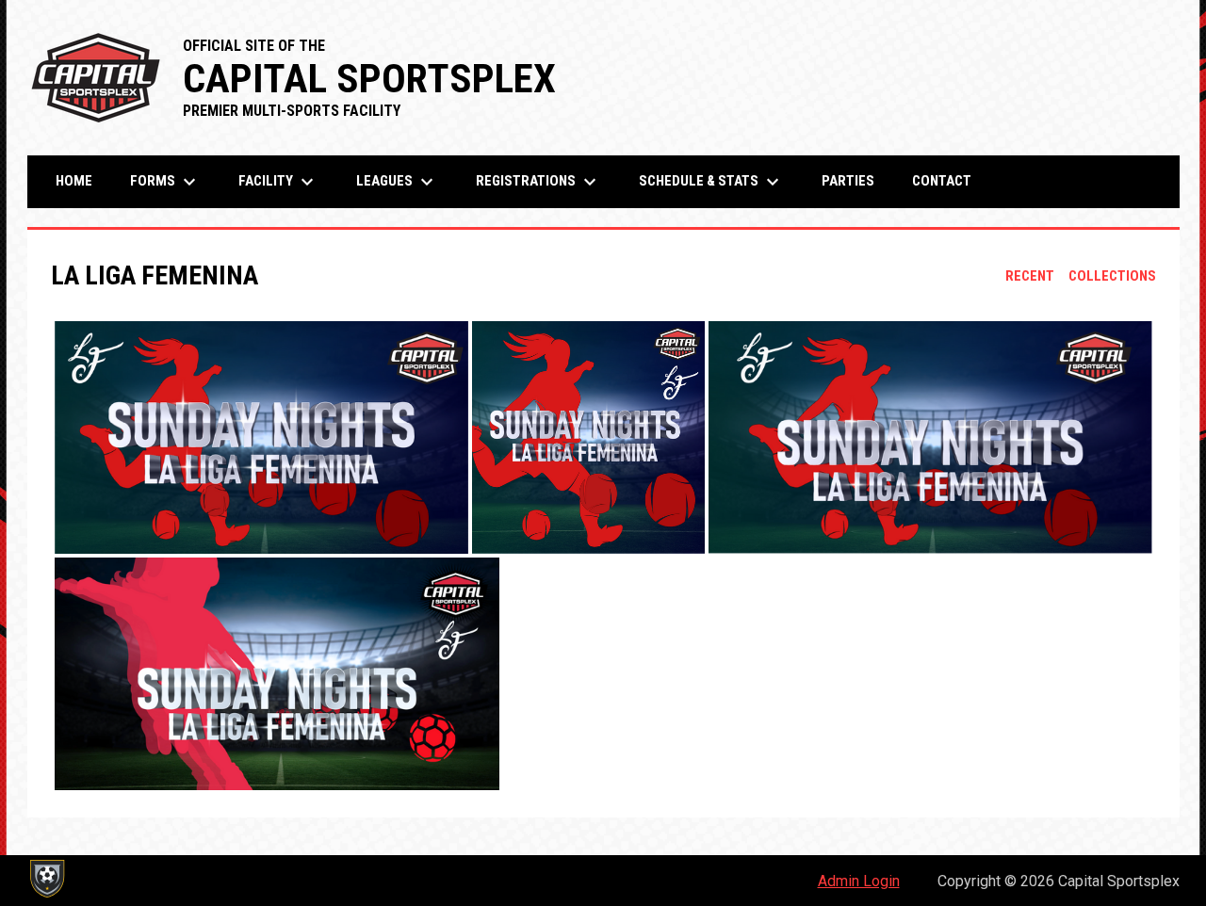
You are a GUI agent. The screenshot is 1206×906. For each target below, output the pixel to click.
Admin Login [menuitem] (859, 881)
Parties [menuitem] (848, 180)
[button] (261, 437)
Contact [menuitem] (941, 180)
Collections (1112, 275)
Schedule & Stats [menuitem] (711, 181)
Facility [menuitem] (278, 181)
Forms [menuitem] (165, 181)
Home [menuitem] (74, 180)
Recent (1029, 275)
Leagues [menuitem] (397, 181)
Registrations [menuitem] (538, 181)
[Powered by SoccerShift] (46, 879)
